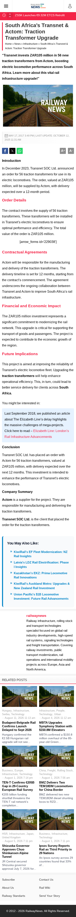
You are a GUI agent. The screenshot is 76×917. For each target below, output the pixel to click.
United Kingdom (11, 837)
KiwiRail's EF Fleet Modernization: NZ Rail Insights (40, 554)
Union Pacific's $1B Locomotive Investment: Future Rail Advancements (41, 596)
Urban (57, 714)
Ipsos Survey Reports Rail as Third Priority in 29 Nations (55, 849)
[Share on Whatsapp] (20, 151)
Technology (18, 714)
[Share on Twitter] (12, 151)
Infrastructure (30, 43)
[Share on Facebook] (5, 151)
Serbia (6, 714)
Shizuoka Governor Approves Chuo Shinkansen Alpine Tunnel (16, 851)
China (42, 770)
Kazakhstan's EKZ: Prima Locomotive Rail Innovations (40, 575)
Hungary (7, 710)
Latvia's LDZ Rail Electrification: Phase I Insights (41, 564)
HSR (4, 833)
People (60, 710)
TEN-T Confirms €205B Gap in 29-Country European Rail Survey (18, 786)
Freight (51, 770)
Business (7, 770)
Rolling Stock (65, 770)
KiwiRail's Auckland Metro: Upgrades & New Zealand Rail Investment (42, 586)
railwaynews (36, 616)
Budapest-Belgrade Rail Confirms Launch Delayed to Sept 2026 (19, 726)
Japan (29, 833)
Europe (19, 770)
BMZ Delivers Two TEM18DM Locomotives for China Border (56, 786)
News (17, 43)
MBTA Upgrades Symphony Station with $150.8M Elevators (55, 726)
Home (8, 43)
